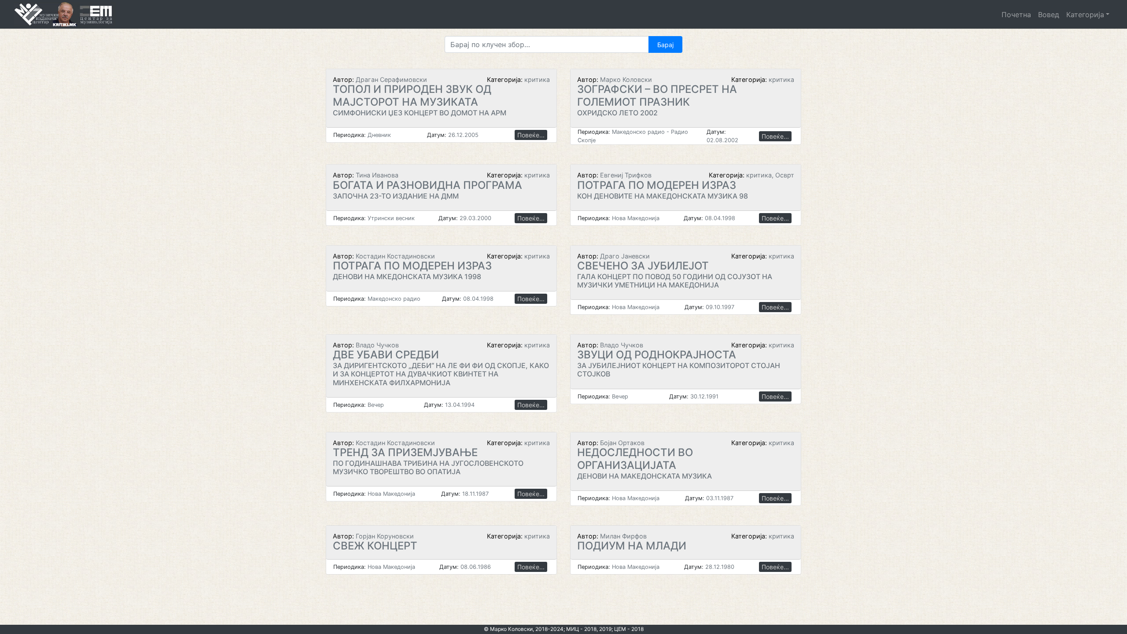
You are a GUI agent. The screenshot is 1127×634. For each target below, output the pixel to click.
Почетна (1016, 14)
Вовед (1048, 14)
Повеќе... (531, 135)
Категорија (1085, 14)
